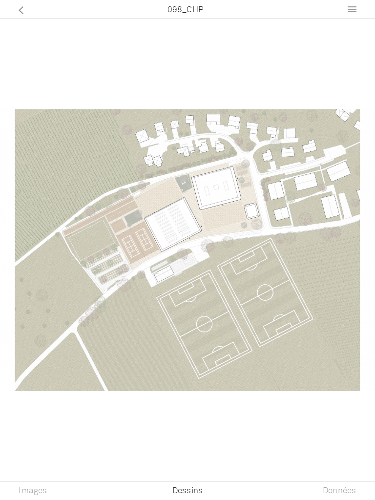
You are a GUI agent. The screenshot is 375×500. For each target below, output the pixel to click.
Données (339, 491)
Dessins (187, 491)
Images (33, 491)
